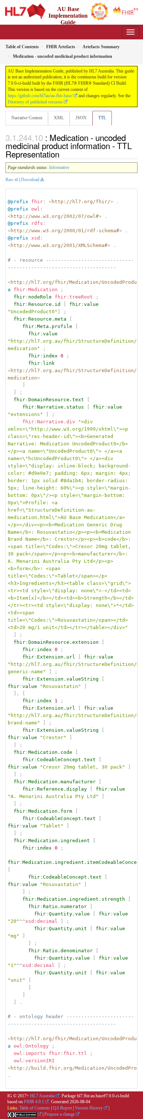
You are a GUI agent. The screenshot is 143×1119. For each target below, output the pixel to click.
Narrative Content (26, 117)
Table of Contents (34, 1108)
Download (30, 179)
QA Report (62, 1108)
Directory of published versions (35, 102)
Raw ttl (12, 179)
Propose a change (59, 1114)
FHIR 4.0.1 (34, 1101)
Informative (59, 167)
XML (59, 117)
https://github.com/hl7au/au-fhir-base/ (40, 95)
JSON (81, 117)
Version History (89, 1108)
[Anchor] (63, 154)
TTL (102, 117)
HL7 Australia (42, 1095)
